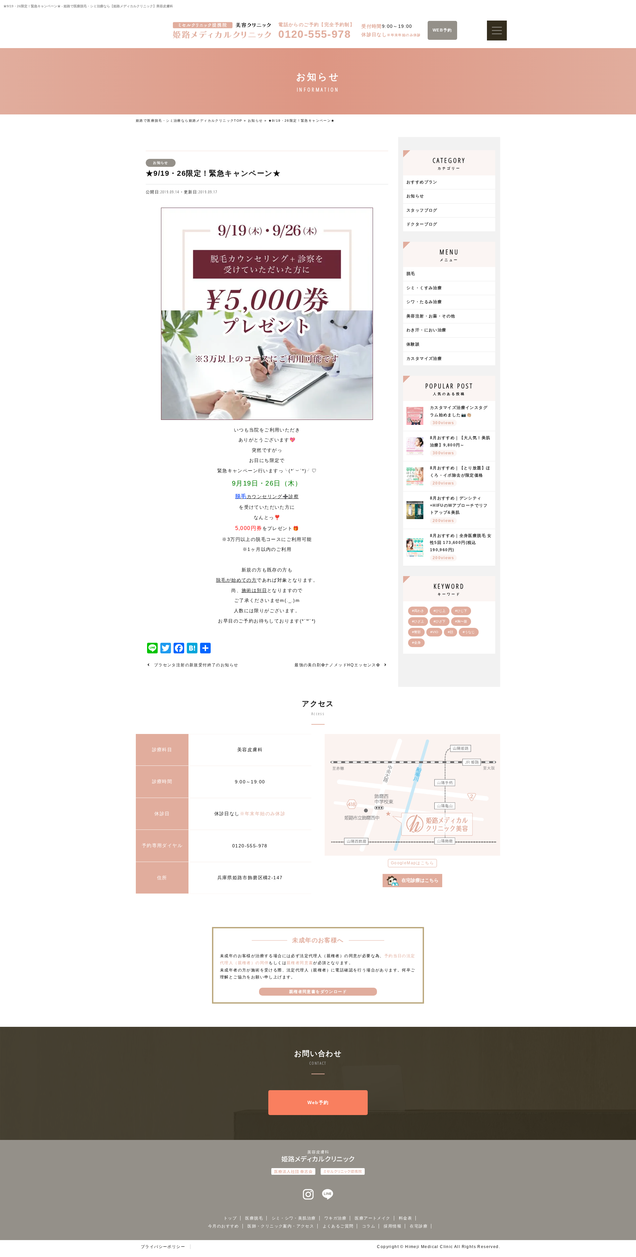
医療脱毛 (254, 1218)
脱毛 (410, 273)
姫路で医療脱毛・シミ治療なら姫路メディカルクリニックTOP (189, 120)
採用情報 (392, 1226)
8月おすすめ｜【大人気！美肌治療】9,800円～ (460, 445)
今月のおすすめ (223, 1226)
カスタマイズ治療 (424, 358)
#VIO (434, 632)
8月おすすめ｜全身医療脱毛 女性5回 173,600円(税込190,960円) (461, 547)
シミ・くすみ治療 (424, 288)
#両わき (418, 611)
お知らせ (255, 120)
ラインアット (328, 1195)
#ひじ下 (461, 611)
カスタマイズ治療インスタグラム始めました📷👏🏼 (459, 415)
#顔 (450, 632)
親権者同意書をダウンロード (318, 991)
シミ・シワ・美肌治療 (294, 1218)
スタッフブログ (422, 210)
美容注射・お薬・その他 (430, 316)
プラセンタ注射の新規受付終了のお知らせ (196, 665)
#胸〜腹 (461, 621)
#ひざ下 (440, 621)
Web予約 (318, 1102)
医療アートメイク (372, 1218)
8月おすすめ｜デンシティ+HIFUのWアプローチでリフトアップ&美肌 (459, 509)
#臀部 (416, 632)
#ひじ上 (440, 611)
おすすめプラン (422, 182)
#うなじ (469, 632)
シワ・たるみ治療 (424, 301)
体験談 (413, 344)
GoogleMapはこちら (412, 863)
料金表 (405, 1218)
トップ (230, 1218)
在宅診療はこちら (420, 880)
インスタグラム (308, 1195)
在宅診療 (419, 1226)
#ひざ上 (418, 621)
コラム (368, 1226)
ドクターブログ (422, 224)
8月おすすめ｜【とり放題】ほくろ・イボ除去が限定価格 (460, 476)
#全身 (416, 642)
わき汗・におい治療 (426, 330)
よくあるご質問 (338, 1226)
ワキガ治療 (335, 1218)
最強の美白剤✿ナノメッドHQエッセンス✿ (337, 665)
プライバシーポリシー (163, 1246)
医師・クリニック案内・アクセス (280, 1226)
